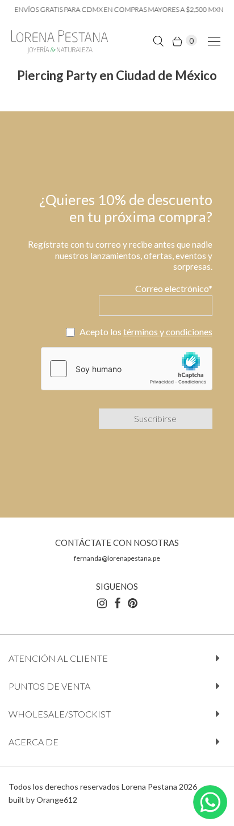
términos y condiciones (167, 331)
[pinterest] (132, 603)
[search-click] (158, 41)
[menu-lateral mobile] (211, 41)
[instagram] (102, 603)
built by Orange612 (43, 799)
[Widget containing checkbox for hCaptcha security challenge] (126, 368)
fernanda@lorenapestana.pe (117, 558)
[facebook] (117, 603)
